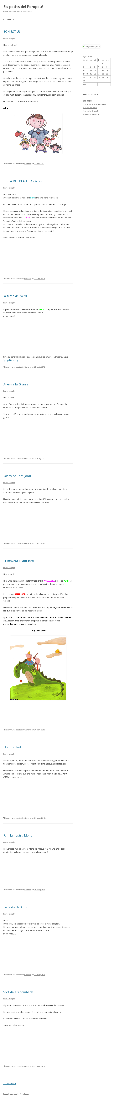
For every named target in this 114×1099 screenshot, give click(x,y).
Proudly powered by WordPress (16, 1094)
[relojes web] (90, 43)
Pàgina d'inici (9, 20)
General (27, 163)
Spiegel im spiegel (11, 360)
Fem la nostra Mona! (18, 835)
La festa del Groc (15, 907)
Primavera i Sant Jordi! (19, 561)
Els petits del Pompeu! (23, 6)
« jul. (85, 84)
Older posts (9, 1083)
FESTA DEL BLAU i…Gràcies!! (23, 181)
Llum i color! (12, 747)
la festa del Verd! (15, 296)
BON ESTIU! (11, 31)
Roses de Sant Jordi (17, 476)
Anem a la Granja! (16, 384)
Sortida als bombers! (18, 992)
